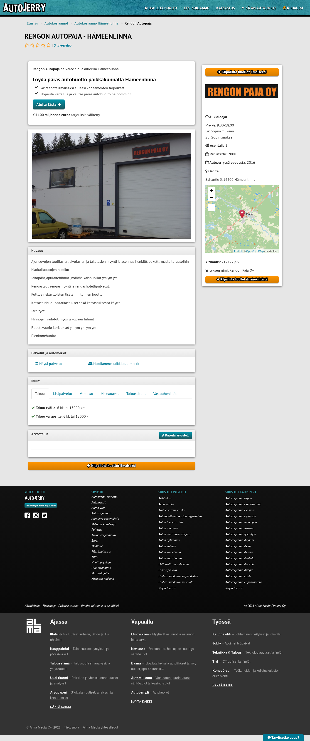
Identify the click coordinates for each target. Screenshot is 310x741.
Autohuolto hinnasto (104, 497)
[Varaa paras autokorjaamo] (35, 498)
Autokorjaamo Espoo (238, 498)
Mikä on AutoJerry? (258, 7)
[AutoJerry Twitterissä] (45, 516)
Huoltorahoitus (101, 568)
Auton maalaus (168, 528)
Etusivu (32, 23)
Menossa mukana (102, 579)
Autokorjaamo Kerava (239, 552)
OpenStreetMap (255, 251)
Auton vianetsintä (169, 552)
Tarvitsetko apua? (285, 737)
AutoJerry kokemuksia (105, 519)
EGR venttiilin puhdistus (173, 564)
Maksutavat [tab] (110, 393)
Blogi (94, 540)
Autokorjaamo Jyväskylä (240, 534)
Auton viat (98, 508)
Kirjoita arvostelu (176, 435)
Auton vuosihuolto (170, 558)
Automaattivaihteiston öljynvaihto (180, 516)
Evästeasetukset (68, 606)
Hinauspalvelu (167, 570)
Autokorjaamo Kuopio (239, 570)
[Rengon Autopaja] (111, 186)
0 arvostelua (62, 45)
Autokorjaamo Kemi (238, 546)
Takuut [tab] (40, 393)
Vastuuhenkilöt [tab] (165, 393)
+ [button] (211, 190)
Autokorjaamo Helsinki (240, 510)
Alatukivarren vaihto (171, 510)
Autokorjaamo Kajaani (239, 540)
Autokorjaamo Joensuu (239, 528)
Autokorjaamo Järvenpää (241, 522)
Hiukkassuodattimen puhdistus (178, 576)
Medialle (97, 546)
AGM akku (164, 498)
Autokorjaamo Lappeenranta (243, 582)
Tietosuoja (49, 606)
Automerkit (98, 502)
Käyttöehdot (33, 606)
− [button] (211, 197)
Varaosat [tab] (86, 393)
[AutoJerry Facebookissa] (28, 516)
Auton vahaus (167, 546)
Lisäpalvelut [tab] (62, 393)
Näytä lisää (166, 588)
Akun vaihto (166, 504)
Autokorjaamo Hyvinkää (240, 516)
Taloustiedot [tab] (136, 393)
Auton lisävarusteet (170, 522)
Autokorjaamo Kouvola (240, 564)
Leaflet (238, 251)
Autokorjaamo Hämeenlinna (96, 23)
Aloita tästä (47, 104)
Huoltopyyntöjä (101, 562)
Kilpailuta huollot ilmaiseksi (243, 71)
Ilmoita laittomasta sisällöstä (100, 606)
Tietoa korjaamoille (103, 535)
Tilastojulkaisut (101, 551)
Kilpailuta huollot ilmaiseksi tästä (243, 279)
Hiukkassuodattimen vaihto (175, 582)
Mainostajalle (100, 573)
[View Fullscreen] (211, 207)
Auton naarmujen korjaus (174, 534)
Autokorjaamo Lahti (238, 576)
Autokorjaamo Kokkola (239, 558)
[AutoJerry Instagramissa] (37, 516)
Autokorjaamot (56, 23)
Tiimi (94, 557)
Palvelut (96, 530)
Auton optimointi (169, 540)
